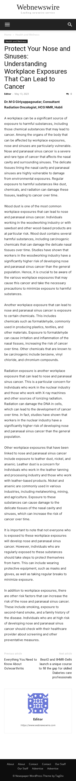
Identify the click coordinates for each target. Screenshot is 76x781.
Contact (33, 764)
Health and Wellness (27, 34)
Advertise (37, 768)
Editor (7, 93)
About (10, 764)
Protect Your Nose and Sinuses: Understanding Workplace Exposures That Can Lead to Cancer (37, 67)
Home (7, 34)
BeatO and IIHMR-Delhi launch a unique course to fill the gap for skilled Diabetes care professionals (55, 668)
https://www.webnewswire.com (38, 725)
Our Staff (60, 764)
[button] (7, 24)
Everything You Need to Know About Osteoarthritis (20, 664)
